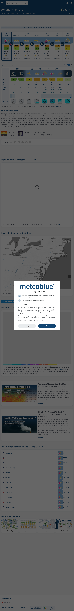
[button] (37, 304)
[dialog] (37, 305)
